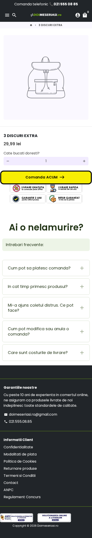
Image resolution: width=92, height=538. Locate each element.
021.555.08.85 (18, 421)
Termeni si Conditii (20, 475)
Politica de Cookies (20, 461)
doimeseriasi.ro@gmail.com (30, 414)
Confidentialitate (18, 447)
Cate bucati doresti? (22, 153)
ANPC (8, 489)
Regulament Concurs (22, 497)
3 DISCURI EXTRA (50, 25)
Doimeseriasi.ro (47, 526)
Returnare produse (20, 468)
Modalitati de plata (20, 454)
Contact (11, 482)
